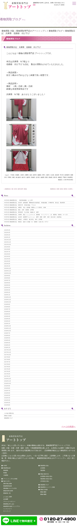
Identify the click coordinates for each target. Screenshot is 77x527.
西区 (46, 177)
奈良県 (57, 175)
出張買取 (42, 468)
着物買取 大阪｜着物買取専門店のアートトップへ (24, 31)
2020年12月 (7, 268)
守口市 (62, 175)
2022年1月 (7, 237)
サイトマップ (7, 511)
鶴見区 (60, 179)
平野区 (9, 177)
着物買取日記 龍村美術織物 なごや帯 (18, 200)
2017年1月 (7, 376)
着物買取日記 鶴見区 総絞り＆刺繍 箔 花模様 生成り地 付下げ (26, 222)
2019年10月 (7, 302)
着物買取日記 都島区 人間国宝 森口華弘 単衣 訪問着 (23, 219)
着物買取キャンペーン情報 (47, 487)
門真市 (65, 177)
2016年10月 (7, 383)
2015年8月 (7, 405)
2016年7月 (7, 390)
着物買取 (5, 470)
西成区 (51, 177)
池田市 (28, 177)
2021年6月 (7, 254)
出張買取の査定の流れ (46, 476)
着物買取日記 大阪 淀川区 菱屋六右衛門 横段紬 (15, 188)
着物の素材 (43, 492)
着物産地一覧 (7, 493)
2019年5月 (7, 314)
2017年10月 (7, 354)
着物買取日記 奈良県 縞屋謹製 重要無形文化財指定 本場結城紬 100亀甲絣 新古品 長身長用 (34, 202)
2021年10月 (7, 244)
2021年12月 (7, 239)
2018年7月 (7, 333)
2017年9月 (7, 357)
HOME (5, 465)
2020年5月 (7, 285)
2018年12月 (7, 326)
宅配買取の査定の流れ (46, 478)
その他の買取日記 (9, 413)
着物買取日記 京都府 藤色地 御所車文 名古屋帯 (61, 188)
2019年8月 (7, 306)
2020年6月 (7, 283)
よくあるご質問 (7, 496)
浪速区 (33, 177)
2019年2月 (7, 321)
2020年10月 (7, 273)
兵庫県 (27, 175)
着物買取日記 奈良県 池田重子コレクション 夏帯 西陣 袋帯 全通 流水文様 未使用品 (32, 217)
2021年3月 (7, 261)
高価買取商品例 (7, 486)
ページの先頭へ (68, 426)
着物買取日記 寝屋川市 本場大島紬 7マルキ (20, 205)
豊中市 (55, 177)
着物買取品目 (7, 468)
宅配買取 (42, 470)
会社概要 (5, 499)
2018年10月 (7, 330)
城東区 (39, 175)
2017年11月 (7, 352)
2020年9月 (7, 275)
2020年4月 (7, 287)
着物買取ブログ (56, 31)
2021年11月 (7, 242)
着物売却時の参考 (8, 490)
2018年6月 (7, 335)
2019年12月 (7, 297)
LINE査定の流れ (44, 481)
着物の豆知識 (7, 415)
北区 (30, 175)
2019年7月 (7, 309)
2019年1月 (7, 323)
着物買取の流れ (44, 465)
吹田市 (35, 175)
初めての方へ (7, 481)
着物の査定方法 (44, 474)
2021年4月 (7, 259)
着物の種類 (43, 494)
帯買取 (5, 472)
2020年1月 (7, 294)
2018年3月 (7, 342)
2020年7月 (7, 280)
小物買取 (5, 475)
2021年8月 (7, 249)
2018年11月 (7, 328)
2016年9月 (7, 386)
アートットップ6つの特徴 (10, 478)
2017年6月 (7, 364)
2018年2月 (7, 345)
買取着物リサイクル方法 (10, 488)
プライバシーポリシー (9, 501)
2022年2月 (7, 235)
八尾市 (22, 175)
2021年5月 (7, 256)
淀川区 (38, 177)
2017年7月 (7, 362)
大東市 (48, 175)
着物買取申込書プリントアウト (11, 506)
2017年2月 (7, 374)
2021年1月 (7, 266)
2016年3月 (7, 400)
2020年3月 (7, 290)
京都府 (17, 175)
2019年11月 (7, 299)
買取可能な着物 (7, 483)
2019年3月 (7, 318)
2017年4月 (7, 369)
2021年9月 (7, 247)
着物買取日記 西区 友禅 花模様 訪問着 (19, 210)
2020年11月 (7, 271)
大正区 (52, 175)
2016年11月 (7, 381)
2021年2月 (7, 263)
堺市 (43, 175)
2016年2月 (7, 402)
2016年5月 (7, 395)
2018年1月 (7, 347)
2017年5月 (7, 366)
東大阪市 (18, 177)
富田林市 (67, 175)
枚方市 (24, 177)
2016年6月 (7, 393)
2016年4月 (7, 398)
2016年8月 (7, 388)
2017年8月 (7, 359)
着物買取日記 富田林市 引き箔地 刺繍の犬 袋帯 (21, 212)
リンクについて (7, 508)
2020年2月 (7, 292)
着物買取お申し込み (8, 504)
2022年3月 (7, 232)
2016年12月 (7, 378)
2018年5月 (7, 338)
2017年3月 (7, 371)
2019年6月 (7, 311)
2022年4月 (7, 230)
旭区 (13, 177)
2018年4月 (7, 340)
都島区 (60, 177)
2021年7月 (7, 251)
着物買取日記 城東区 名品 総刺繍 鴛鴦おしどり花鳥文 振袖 (25, 207)
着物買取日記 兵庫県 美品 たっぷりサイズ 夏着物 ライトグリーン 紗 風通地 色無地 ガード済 (35, 214)
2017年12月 (7, 350)
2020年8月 (7, 278)
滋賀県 (42, 177)
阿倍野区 (70, 177)
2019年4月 (7, 316)
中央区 (12, 175)
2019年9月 (7, 304)
